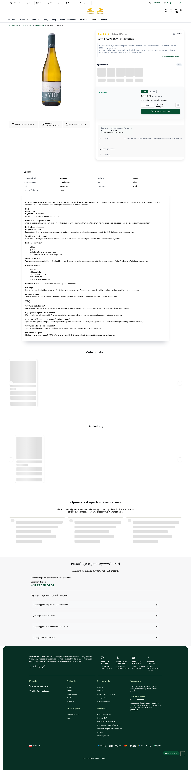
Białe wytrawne (39, 25)
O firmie (69, 691)
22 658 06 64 (156, 3)
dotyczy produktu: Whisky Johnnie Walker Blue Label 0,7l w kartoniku (37, 535)
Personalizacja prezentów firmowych (109, 729)
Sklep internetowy (94, 758)
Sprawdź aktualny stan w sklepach (112, 132)
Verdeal (179, 34)
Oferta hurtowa (72, 694)
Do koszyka (23, 404)
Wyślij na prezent (103, 736)
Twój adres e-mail (137, 697)
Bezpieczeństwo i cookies (106, 694)
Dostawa (100, 691)
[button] (177, 105)
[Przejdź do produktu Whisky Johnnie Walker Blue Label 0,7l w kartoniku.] (29, 458)
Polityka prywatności (104, 701)
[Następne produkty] (180, 383)
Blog (68, 718)
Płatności (100, 687)
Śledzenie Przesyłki (73, 714)
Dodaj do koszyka (162, 111)
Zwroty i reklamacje (103, 698)
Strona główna (13, 25)
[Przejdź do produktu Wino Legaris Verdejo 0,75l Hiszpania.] (23, 382)
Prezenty (100, 732)
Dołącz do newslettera (140, 699)
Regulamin (70, 698)
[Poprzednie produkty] (11, 383)
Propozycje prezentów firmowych (108, 725)
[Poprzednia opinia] (11, 528)
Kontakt (69, 687)
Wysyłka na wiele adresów (106, 722)
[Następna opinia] (180, 528)
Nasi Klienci (70, 701)
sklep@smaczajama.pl (174, 3)
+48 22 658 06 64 (42, 585)
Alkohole (23, 25)
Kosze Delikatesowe (104, 714)
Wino (30, 25)
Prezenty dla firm (103, 718)
